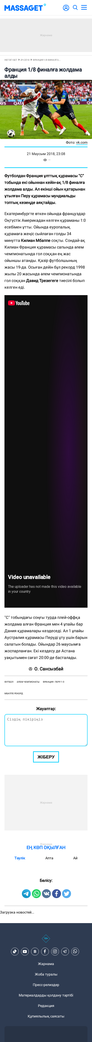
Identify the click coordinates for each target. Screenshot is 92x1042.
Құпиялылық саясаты (46, 1016)
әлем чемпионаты (28, 682)
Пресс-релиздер (46, 985)
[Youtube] (25, 951)
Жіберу (46, 756)
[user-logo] (66, 10)
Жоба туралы (46, 974)
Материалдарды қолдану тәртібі (46, 995)
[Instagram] (55, 951)
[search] (75, 7)
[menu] (84, 7)
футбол (8, 682)
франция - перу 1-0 (53, 682)
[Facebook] (45, 951)
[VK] (35, 951)
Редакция (46, 1006)
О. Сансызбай (48, 668)
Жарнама (46, 964)
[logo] (25, 7)
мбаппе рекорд (13, 693)
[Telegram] (65, 951)
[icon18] (46, 941)
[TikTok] (15, 951)
